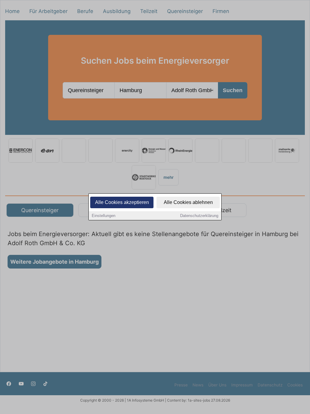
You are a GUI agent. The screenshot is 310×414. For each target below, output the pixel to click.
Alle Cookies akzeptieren (122, 202)
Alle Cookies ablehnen (188, 202)
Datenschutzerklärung (199, 215)
